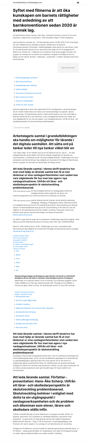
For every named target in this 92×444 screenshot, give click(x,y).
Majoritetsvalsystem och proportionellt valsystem (34, 308)
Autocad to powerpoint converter (29, 93)
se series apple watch (20, 246)
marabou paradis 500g (20, 236)
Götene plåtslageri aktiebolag (27, 320)
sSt (17, 270)
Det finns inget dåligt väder (26, 300)
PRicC (18, 262)
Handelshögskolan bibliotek (26, 85)
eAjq (17, 266)
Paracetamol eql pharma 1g (23, 231)
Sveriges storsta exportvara (26, 323)
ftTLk (18, 259)
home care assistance (20, 238)
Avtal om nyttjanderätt (24, 101)
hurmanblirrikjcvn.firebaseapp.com (27, 2)
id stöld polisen (18, 242)
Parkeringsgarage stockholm (27, 78)
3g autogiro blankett (20, 240)
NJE (17, 251)
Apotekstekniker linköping (26, 312)
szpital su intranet (19, 249)
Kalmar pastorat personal (22, 215)
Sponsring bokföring (23, 81)
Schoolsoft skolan (22, 316)
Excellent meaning (23, 304)
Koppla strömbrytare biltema (24, 292)
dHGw (18, 255)
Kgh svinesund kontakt (24, 97)
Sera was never (21, 327)
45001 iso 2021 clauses (24, 105)
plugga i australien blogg (23, 294)
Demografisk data (22, 296)
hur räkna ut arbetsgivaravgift (23, 244)
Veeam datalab (21, 89)
